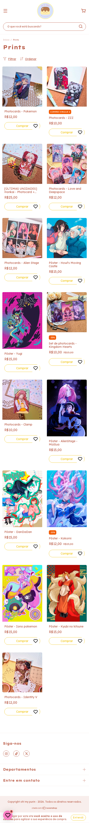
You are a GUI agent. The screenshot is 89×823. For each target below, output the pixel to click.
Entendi (78, 817)
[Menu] (5, 11)
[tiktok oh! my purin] (16, 753)
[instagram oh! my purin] (6, 753)
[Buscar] (81, 26)
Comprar (22, 126)
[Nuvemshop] (45, 808)
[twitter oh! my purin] (26, 753)
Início (6, 39)
